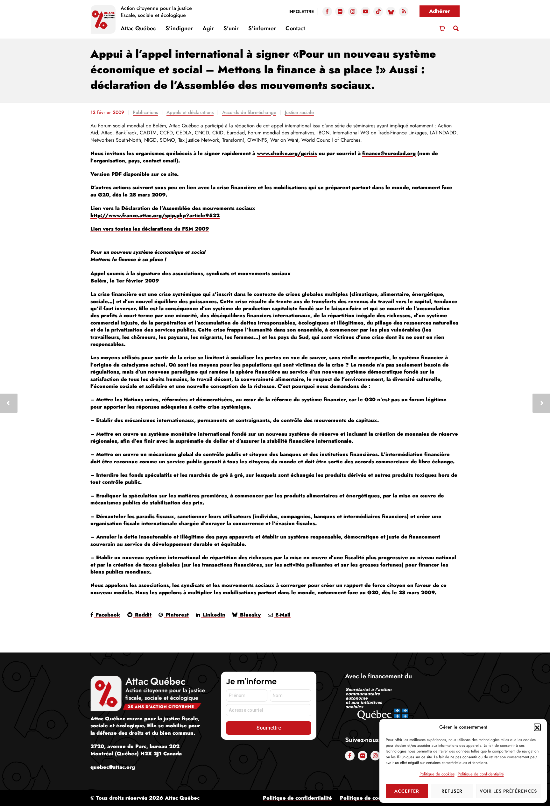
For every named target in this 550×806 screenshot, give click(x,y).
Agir (208, 28)
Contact (295, 28)
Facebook (107, 614)
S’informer (262, 28)
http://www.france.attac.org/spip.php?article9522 (155, 215)
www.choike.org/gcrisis (287, 153)
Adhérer (439, 11)
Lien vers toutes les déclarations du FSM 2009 (149, 228)
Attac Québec (138, 28)
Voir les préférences (508, 791)
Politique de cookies (437, 774)
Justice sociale (299, 112)
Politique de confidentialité (481, 774)
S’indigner (179, 28)
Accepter (406, 791)
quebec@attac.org (112, 767)
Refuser (451, 791)
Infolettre (301, 11)
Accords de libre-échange (249, 112)
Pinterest (176, 614)
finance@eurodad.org (389, 153)
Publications (145, 112)
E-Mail (282, 614)
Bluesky (249, 614)
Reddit (142, 614)
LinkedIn (213, 614)
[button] (537, 727)
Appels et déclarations (190, 112)
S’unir (231, 28)
